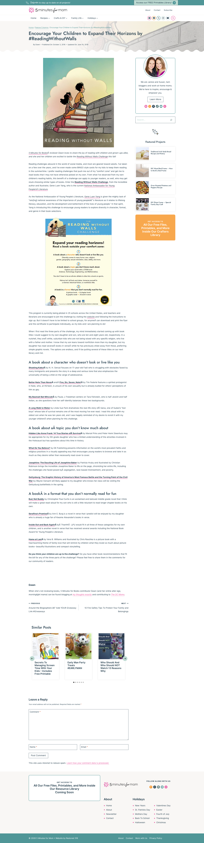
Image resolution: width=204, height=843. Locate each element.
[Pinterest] (149, 18)
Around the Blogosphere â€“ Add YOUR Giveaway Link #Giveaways (52, 607)
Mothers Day (141, 814)
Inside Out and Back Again (42, 525)
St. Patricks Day (142, 810)
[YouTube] (168, 18)
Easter (159, 810)
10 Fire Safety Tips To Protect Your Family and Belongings (106, 607)
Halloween (140, 822)
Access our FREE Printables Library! (154, 2)
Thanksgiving (162, 818)
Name (33, 747)
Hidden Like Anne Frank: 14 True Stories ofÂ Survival (55, 433)
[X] (159, 18)
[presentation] (46, 646)
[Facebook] (154, 18)
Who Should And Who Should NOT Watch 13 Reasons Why (110, 666)
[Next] (125, 658)
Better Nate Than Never (40, 382)
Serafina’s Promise (38, 514)
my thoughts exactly (82, 594)
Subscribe (168, 10)
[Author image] (30, 44)
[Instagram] (163, 18)
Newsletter (111, 814)
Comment (35, 712)
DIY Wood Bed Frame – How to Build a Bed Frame (162, 169)
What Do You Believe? (39, 448)
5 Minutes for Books (38, 153)
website (91, 317)
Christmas (161, 822)
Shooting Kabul (36, 368)
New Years (140, 805)
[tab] (73, 682)
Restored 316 (72, 838)
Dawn (38, 44)
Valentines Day (163, 805)
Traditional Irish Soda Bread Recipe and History (161, 152)
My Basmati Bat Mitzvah (41, 397)
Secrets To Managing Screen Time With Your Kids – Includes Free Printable (45, 668)
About (147, 10)
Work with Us (141, 838)
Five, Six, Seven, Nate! (70, 382)
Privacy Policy (155, 838)
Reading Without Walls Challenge (92, 156)
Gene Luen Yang (92, 196)
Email (84, 747)
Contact (157, 10)
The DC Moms (117, 594)
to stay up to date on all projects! (50, 3)
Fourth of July (162, 814)
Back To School (142, 818)
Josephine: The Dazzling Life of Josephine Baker (53, 462)
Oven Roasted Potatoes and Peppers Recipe (161, 186)
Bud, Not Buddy (36, 499)
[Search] (171, 119)
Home (33, 18)
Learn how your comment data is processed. (88, 763)
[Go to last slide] (32, 658)
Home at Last (35, 539)
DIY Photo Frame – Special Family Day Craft (161, 203)
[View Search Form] (173, 18)
